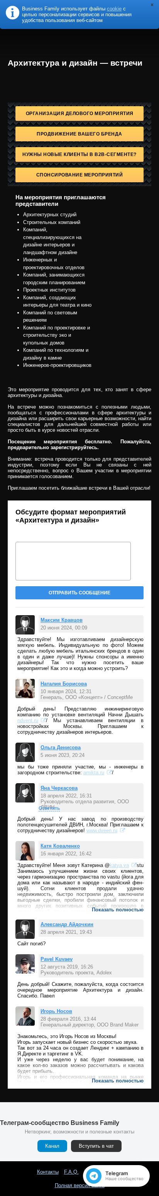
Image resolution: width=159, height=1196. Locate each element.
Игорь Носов (56, 1011)
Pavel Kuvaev (57, 959)
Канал (52, 1146)
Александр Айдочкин (67, 924)
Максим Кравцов (62, 620)
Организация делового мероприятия (80, 113)
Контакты (48, 1172)
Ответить (49, 808)
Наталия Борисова (64, 684)
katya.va (119, 865)
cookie (114, 9)
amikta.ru (93, 772)
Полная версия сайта (80, 1185)
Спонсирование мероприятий (79, 175)
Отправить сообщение (79, 592)
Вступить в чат (96, 1146)
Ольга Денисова (61, 747)
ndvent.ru (27, 720)
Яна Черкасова (59, 788)
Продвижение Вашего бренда (79, 134)
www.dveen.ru (101, 830)
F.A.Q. (71, 1172)
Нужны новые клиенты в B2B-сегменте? (79, 154)
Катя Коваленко (60, 846)
